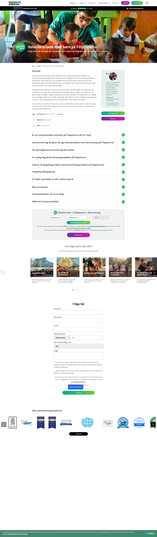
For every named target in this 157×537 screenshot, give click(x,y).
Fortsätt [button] (150, 533)
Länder (82, 3)
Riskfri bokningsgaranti (136, 8)
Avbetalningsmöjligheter (96, 226)
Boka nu (125, 3)
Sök (147, 3)
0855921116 (79, 230)
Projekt (72, 3)
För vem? (91, 3)
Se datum (60, 114)
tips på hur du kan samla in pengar (79, 228)
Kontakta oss (137, 3)
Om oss (115, 3)
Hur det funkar (103, 3)
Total (95, 217)
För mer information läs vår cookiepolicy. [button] (15, 534)
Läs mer (78, 434)
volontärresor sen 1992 (30, 8)
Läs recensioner (112, 104)
